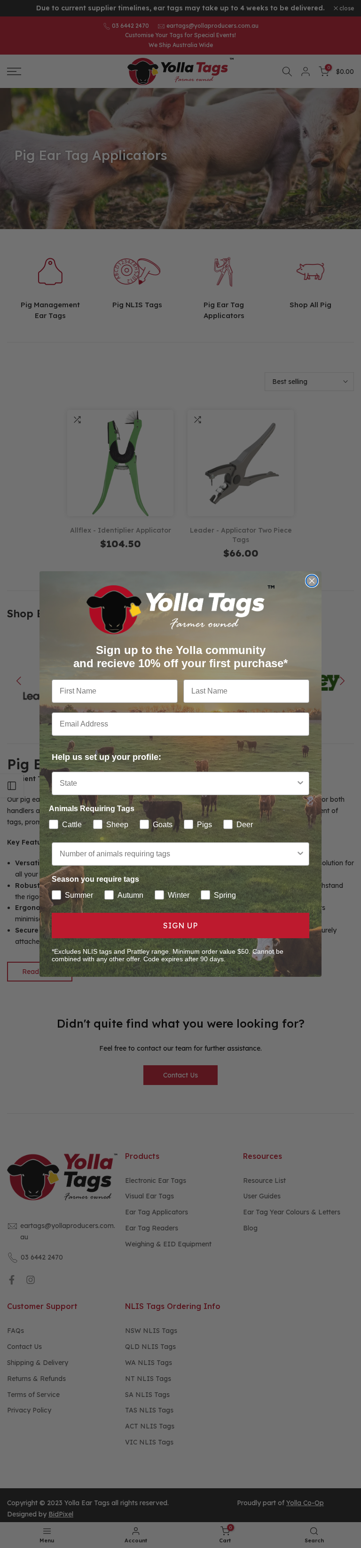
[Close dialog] (312, 581)
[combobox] (178, 783)
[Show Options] (300, 783)
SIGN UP (180, 925)
